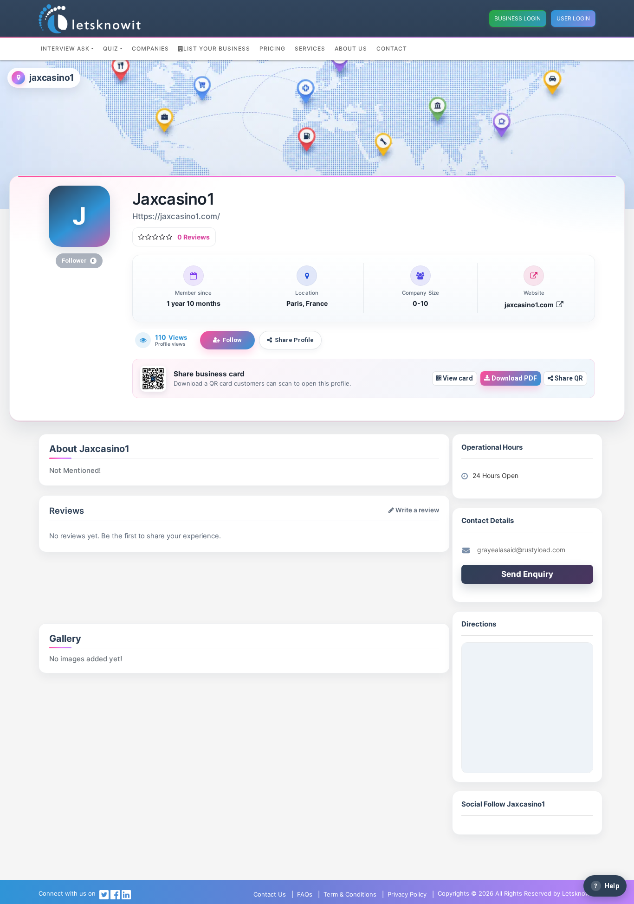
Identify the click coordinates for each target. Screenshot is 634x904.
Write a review (416, 510)
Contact (391, 48)
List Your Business (216, 48)
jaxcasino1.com (530, 305)
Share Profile (294, 339)
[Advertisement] (147, 575)
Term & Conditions (349, 894)
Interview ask (65, 48)
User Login (573, 18)
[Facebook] (115, 894)
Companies (150, 48)
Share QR (568, 378)
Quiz (110, 48)
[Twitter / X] (104, 894)
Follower (78, 260)
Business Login (517, 18)
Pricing (272, 48)
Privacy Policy (407, 894)
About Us (351, 48)
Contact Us (269, 894)
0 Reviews (193, 237)
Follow (232, 339)
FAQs (304, 894)
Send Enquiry (527, 574)
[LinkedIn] (126, 894)
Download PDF (513, 378)
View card (457, 378)
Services (310, 48)
